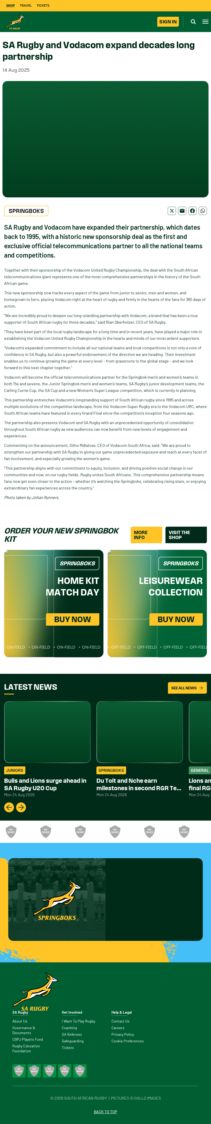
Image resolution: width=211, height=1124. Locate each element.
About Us (19, 1021)
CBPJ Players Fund (27, 1040)
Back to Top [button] (105, 1112)
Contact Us (120, 1021)
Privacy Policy (122, 1035)
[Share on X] (172, 211)
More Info (141, 535)
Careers (117, 1028)
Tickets (43, 5)
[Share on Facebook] (192, 211)
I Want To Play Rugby (78, 1021)
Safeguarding (73, 1041)
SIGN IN (168, 21)
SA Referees (72, 1035)
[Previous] (9, 807)
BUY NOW (72, 619)
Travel (26, 5)
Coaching (69, 1028)
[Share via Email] (182, 211)
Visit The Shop (179, 535)
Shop (10, 5)
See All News (184, 688)
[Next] (21, 807)
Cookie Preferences (127, 1041)
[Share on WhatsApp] (203, 211)
